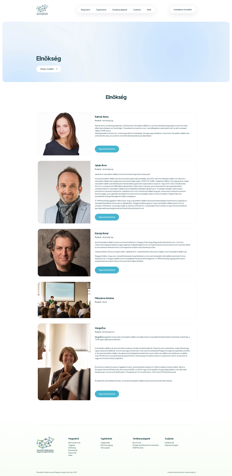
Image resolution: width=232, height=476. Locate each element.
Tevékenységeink (119, 10)
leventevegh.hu (190, 472)
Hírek (149, 10)
